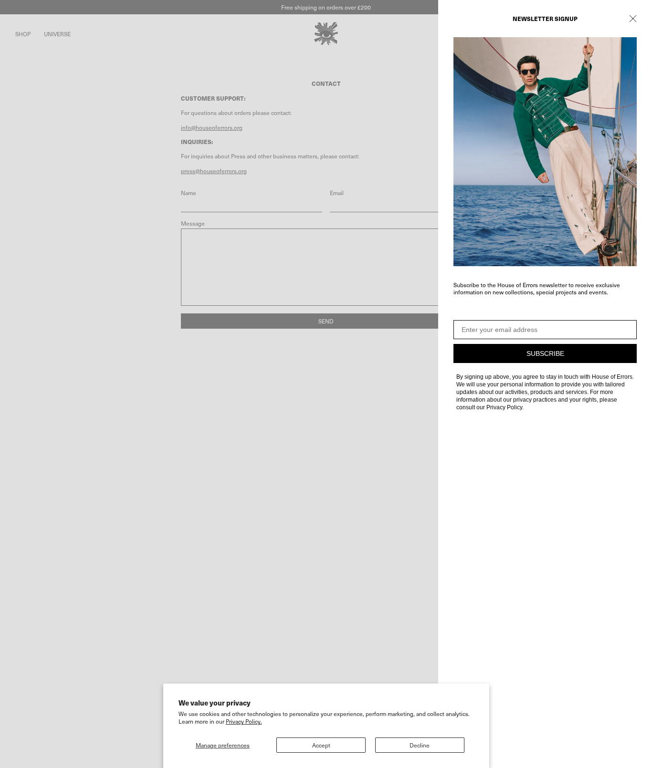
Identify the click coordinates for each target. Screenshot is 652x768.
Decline (420, 745)
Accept (321, 745)
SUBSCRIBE (545, 353)
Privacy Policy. (244, 721)
